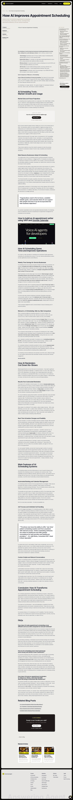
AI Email (32, 782)
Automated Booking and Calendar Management (64, 55)
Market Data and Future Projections (64, 32)
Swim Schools (44, 784)
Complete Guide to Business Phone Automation (30, 710)
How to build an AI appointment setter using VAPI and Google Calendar (64, 36)
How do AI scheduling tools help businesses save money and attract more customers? (65, 70)
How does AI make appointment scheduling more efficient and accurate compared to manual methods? (65, 67)
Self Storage (44, 782)
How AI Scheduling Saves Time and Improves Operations (64, 39)
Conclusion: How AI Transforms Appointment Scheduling (64, 62)
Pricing (56, 3)
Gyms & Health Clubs (46, 780)
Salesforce (36, 173)
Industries (50, 3)
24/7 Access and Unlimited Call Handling (65, 58)
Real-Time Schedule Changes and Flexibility (65, 51)
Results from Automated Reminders (64, 49)
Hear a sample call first (37, 120)
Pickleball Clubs (45, 786)
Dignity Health (32, 433)
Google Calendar (40, 220)
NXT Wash (55, 775)
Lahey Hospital (42, 390)
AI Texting (32, 780)
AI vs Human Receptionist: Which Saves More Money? (31, 704)
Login (60, 3)
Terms (65, 775)
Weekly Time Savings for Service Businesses (64, 42)
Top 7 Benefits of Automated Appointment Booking (31, 706)
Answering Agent (50, 345)
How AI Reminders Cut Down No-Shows (64, 46)
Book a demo (66, 3)
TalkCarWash (55, 777)
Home (4, 10)
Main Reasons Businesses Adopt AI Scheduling (64, 34)
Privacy (65, 777)
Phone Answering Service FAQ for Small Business (30, 708)
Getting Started (33, 788)
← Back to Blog (21, 737)
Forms (32, 784)
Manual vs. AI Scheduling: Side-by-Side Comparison (65, 44)
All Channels (33, 775)
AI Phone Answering (34, 777)
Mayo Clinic (40, 388)
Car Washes (44, 777)
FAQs (60, 64)
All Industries (44, 775)
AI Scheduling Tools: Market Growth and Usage (64, 29)
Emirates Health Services (49, 384)
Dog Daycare (44, 788)
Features (43, 3)
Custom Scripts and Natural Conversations (64, 60)
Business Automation (6, 28)
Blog (7, 10)
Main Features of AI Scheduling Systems (64, 53)
